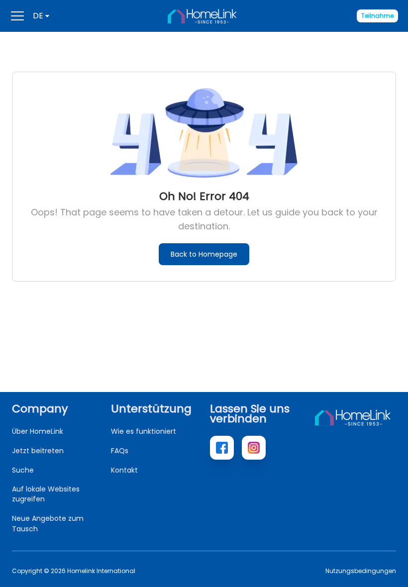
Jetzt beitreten (38, 451)
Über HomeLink (37, 431)
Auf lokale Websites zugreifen (46, 494)
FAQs (119, 451)
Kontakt (124, 470)
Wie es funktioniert (143, 431)
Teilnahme (377, 15)
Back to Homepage (204, 254)
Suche (23, 470)
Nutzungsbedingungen (360, 571)
